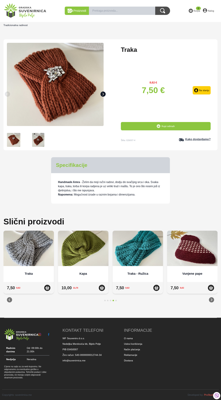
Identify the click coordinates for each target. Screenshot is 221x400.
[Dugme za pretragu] (162, 11)
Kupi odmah (168, 126)
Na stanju (204, 90)
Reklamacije (130, 355)
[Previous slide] (7, 95)
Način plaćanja (132, 349)
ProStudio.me (211, 394)
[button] (9, 300)
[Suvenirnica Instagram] (39, 334)
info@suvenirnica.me (74, 360)
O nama (128, 338)
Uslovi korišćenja (133, 343)
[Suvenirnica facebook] (49, 334)
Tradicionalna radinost (15, 25)
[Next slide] (103, 95)
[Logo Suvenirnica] (21, 334)
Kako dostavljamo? (198, 139)
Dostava (128, 360)
